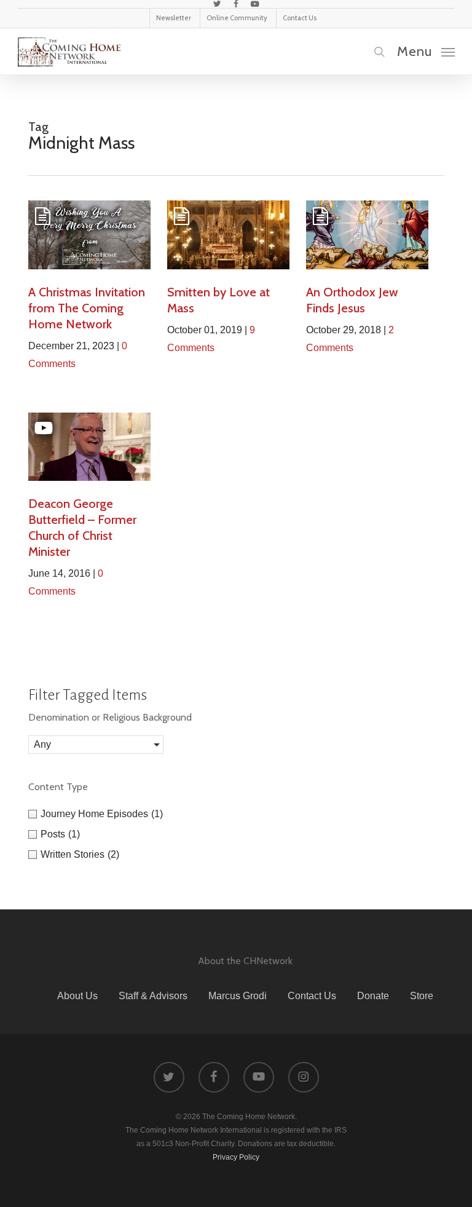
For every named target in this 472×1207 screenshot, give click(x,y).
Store (421, 996)
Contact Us (312, 996)
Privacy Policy (236, 1157)
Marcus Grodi (237, 996)
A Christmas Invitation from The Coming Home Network (86, 308)
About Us (77, 996)
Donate (373, 996)
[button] (426, 51)
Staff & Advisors (153, 996)
